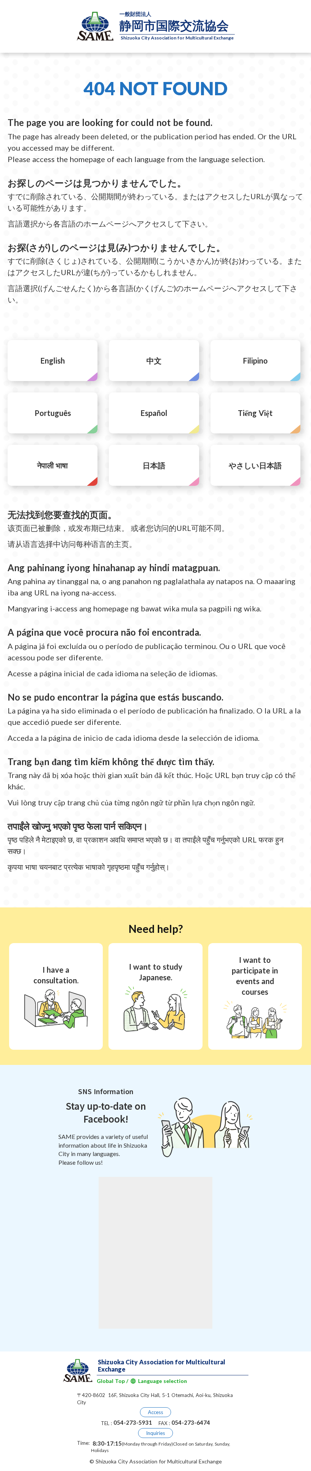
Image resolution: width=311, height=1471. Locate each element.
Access (155, 1412)
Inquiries (155, 1433)
